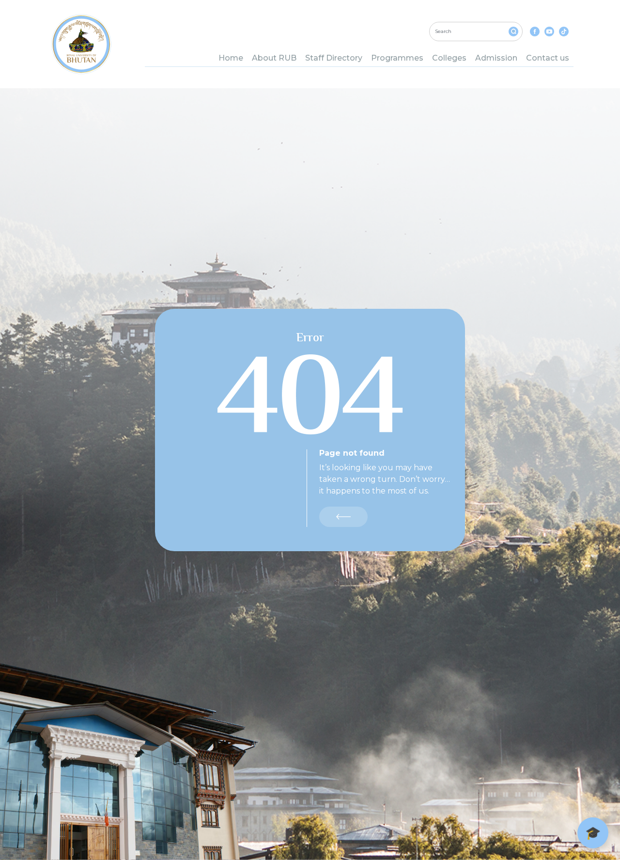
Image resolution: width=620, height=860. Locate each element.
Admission (496, 58)
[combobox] (476, 31)
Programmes (397, 58)
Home (230, 58)
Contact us (547, 58)
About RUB (274, 58)
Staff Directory (333, 58)
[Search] (513, 31)
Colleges (449, 58)
